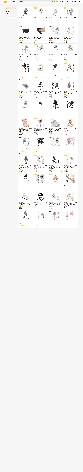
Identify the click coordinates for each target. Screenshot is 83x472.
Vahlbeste (30, 128)
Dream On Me (45, 91)
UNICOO (76, 91)
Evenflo (46, 17)
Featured (75, 5)
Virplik (61, 91)
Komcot (76, 165)
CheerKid (46, 128)
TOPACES (46, 54)
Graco (31, 17)
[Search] (57, 1)
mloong (31, 54)
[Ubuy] (5, 1)
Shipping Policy (8, 11)
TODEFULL (45, 165)
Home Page (7, 3)
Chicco (61, 54)
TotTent (61, 202)
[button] (62, 1)
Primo (76, 54)
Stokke (31, 91)
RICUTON (75, 202)
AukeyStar (60, 128)
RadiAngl (75, 17)
